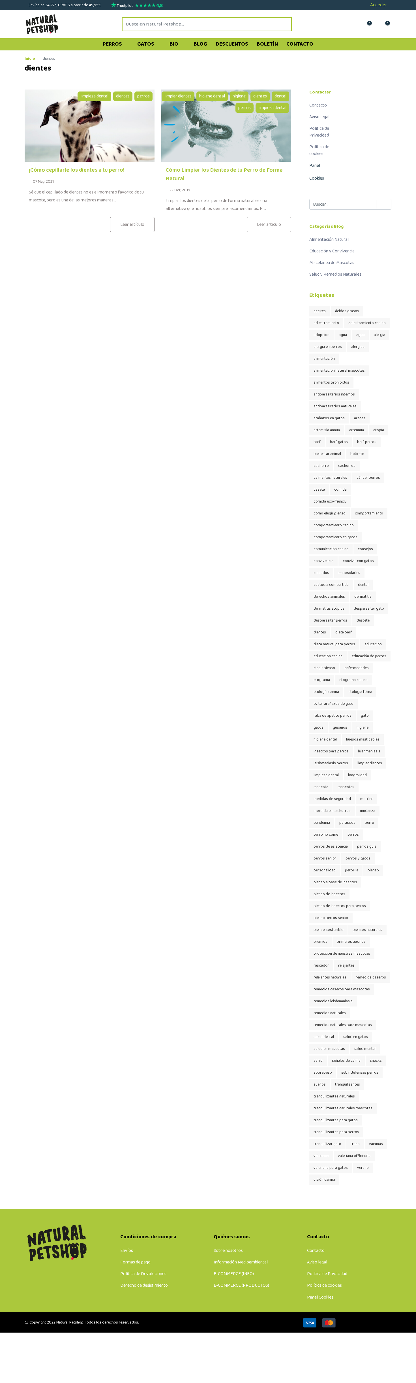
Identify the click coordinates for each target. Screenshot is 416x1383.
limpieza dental (94, 96)
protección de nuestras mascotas (342, 953)
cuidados (321, 573)
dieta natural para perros (334, 644)
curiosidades (349, 573)
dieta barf (343, 632)
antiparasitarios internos (334, 394)
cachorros (346, 466)
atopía (378, 430)
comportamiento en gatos (335, 537)
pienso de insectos (329, 894)
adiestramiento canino (367, 323)
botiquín (357, 454)
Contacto (299, 44)
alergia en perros (328, 347)
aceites (320, 311)
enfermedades (356, 668)
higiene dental (212, 96)
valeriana (321, 1156)
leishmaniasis (369, 751)
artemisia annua (327, 430)
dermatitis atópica (329, 608)
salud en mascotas (329, 1049)
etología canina (326, 692)
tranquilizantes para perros (336, 1132)
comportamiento (369, 513)
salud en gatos (355, 1037)
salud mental (365, 1049)
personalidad (325, 870)
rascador (321, 965)
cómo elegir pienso (330, 513)
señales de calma (346, 1061)
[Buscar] (381, 204)
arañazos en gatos (329, 418)
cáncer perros (368, 478)
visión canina (324, 1179)
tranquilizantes (347, 1084)
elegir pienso (324, 668)
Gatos (146, 44)
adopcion (321, 335)
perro (369, 823)
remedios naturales (330, 1013)
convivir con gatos (358, 561)
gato (365, 715)
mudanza (367, 811)
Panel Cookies (320, 1297)
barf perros (366, 442)
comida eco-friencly (330, 501)
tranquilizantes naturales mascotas (343, 1108)
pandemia (322, 823)
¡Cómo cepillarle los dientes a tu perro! (77, 170)
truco (355, 1144)
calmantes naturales (330, 478)
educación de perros (369, 656)
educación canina (328, 656)
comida (340, 489)
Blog (200, 44)
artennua (356, 430)
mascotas (346, 787)
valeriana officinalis (354, 1156)
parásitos (347, 823)
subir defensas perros (359, 1072)
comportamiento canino (334, 525)
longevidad (357, 775)
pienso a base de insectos (335, 882)
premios (320, 942)
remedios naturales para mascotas (343, 1025)
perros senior (325, 858)
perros (143, 96)
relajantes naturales (330, 977)
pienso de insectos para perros (340, 906)
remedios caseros (371, 977)
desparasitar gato (369, 608)
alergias (357, 347)
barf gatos (339, 442)
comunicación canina (331, 549)
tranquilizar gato (327, 1144)
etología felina (360, 692)
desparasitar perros (330, 620)
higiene (239, 96)
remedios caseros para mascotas (342, 989)
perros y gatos (358, 858)
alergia (379, 335)
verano (363, 1168)
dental (280, 96)
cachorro (321, 466)
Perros (113, 44)
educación (373, 644)
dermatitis (363, 596)
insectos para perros (331, 751)
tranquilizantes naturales (334, 1096)
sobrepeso (323, 1072)
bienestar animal (327, 454)
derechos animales (329, 596)
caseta (319, 489)
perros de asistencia (331, 846)
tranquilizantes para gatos (336, 1120)
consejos (365, 549)
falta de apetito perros (332, 715)
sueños (320, 1084)
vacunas (376, 1144)
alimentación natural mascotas (339, 370)
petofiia (351, 870)
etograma (322, 680)
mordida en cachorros (332, 811)
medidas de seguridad (332, 799)
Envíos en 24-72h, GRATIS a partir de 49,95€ (64, 5)
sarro (318, 1061)
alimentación (324, 359)
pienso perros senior (331, 918)
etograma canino (353, 680)
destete (363, 620)
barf (317, 442)
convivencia (323, 561)
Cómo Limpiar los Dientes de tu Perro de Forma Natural (224, 174)
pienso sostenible (328, 930)
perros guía (366, 846)
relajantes (346, 965)
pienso (373, 870)
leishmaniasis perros (331, 763)
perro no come (326, 834)
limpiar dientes (178, 96)
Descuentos (232, 44)
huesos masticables (362, 739)
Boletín (267, 44)
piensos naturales (367, 930)
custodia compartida (331, 585)
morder (366, 799)
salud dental (324, 1037)
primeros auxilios (351, 942)
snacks (376, 1061)
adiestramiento (326, 323)
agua (343, 335)
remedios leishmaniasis (333, 1001)
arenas (359, 418)
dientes (123, 96)
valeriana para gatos (331, 1168)
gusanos (340, 727)
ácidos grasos (347, 311)
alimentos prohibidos (331, 382)
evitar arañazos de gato (333, 704)
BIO (174, 44)
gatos (318, 727)
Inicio (30, 59)
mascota (321, 787)
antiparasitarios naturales (335, 406)
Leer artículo (132, 224)
